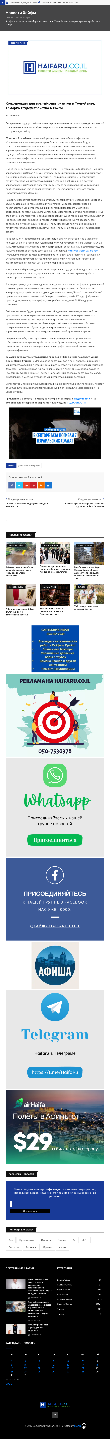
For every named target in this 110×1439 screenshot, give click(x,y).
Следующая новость (90, 499)
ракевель (31, 1247)
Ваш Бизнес (79, 1294)
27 (68, 1371)
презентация (26, 1240)
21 (82, 1368)
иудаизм (46, 1240)
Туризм (79, 1309)
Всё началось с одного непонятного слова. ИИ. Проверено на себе (51, 611)
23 (11, 1371)
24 (25, 1371)
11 (39, 1364)
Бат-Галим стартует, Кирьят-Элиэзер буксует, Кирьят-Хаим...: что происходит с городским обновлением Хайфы (88, 573)
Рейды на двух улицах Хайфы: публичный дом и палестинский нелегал (20, 612)
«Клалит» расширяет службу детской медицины (38, 1327)
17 (25, 1368)
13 (68, 1364)
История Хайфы (79, 1299)
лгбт (85, 1240)
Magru (78, 1425)
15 (97, 1364)
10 (25, 1364)
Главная (9, 18)
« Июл (9, 1384)
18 (39, 1368)
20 (68, 1368)
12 (53, 1364)
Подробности (82, 398)
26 (53, 1371)
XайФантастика (79, 1285)
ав (74, 1240)
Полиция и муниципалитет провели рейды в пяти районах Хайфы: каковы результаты (55, 569)
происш (47, 1247)
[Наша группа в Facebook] (55, 1415)
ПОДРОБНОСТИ (76, 402)
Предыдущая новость (20, 499)
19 (53, 1368)
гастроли (14, 1247)
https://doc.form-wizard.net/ (83, 250)
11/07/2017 (15, 115)
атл (11, 1240)
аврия (62, 1247)
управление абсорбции (29, 465)
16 (11, 1368)
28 (82, 1371)
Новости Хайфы (22, 18)
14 (82, 1364)
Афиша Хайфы (79, 1289)
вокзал (62, 1240)
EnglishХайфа (79, 1280)
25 (39, 1371)
